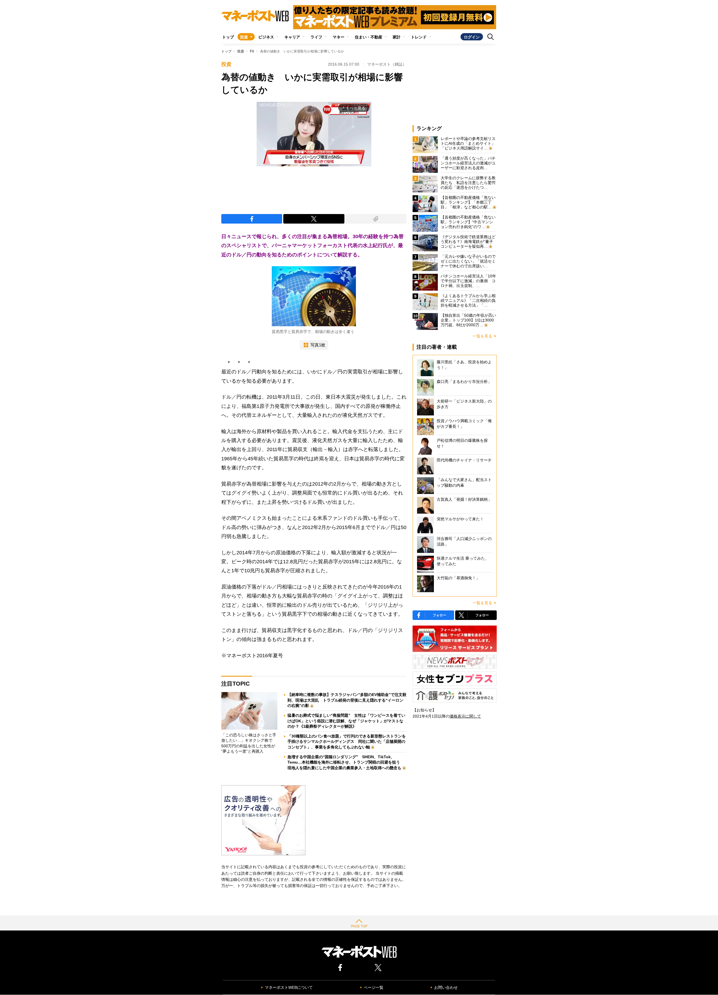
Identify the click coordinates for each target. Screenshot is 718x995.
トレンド (419, 37)
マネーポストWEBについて (289, 987)
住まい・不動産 (368, 37)
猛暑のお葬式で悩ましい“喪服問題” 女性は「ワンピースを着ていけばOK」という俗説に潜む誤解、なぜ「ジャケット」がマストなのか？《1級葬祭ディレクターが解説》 (346, 721)
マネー (338, 37)
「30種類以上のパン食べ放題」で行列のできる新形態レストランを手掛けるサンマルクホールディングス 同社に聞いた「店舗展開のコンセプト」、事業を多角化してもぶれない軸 (346, 741)
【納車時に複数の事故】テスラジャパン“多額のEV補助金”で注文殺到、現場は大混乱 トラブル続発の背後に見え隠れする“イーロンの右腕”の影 (346, 700)
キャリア (292, 37)
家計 (397, 37)
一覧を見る (482, 336)
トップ (228, 37)
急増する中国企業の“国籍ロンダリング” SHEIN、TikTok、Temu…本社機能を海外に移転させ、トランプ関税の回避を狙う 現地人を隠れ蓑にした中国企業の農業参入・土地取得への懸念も (345, 762)
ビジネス (266, 37)
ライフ (316, 37)
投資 (244, 37)
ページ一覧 (373, 987)
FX (252, 51)
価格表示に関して (465, 716)
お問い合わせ (446, 987)
